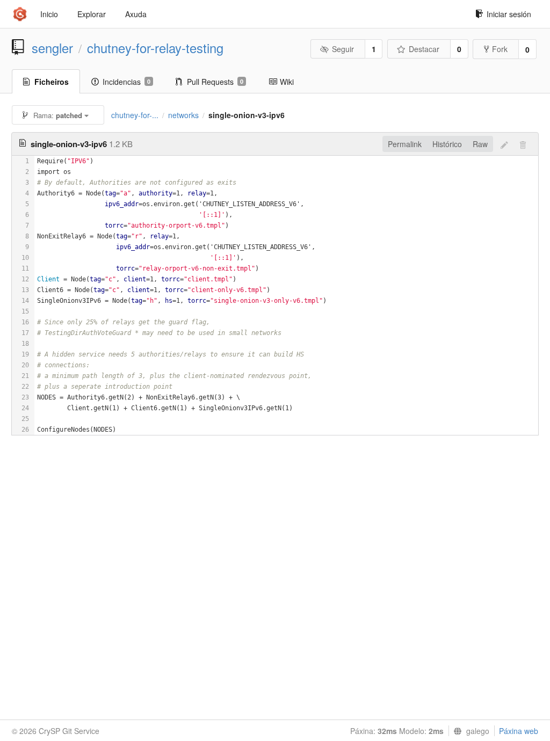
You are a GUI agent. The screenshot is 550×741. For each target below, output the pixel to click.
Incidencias (126, 81)
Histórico (447, 144)
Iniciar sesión (509, 14)
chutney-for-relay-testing (155, 48)
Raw (480, 144)
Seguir (343, 48)
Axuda (136, 14)
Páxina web (518, 730)
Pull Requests (215, 81)
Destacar (424, 48)
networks (183, 115)
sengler (52, 48)
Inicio (49, 14)
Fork (500, 48)
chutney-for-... (134, 115)
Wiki (287, 81)
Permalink (405, 144)
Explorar (91, 14)
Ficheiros (51, 81)
